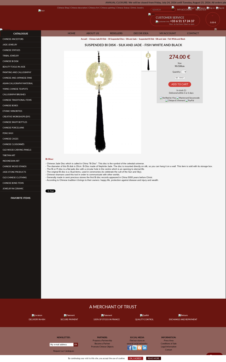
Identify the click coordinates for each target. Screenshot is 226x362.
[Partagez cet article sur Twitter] (59, 62)
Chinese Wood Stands (14, 166)
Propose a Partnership (102, 341)
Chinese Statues (11, 50)
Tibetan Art (9, 155)
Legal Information (168, 347)
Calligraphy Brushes (14, 94)
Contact (193, 33)
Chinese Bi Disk (11, 61)
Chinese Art (94, 8)
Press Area (168, 341)
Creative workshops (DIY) (16, 117)
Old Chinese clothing (15, 178)
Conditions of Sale (168, 344)
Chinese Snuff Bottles (15, 122)
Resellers (116, 33)
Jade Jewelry (10, 45)
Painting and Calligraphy (17, 72)
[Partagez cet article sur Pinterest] (59, 69)
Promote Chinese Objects (102, 347)
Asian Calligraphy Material (18, 83)
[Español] (210, 8)
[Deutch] (219, 8)
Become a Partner (102, 344)
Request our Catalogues (63, 351)
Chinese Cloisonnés (13, 144)
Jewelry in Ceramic (13, 189)
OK (75, 344)
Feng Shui (8, 133)
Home (71, 33)
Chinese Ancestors (13, 39)
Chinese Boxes (10, 106)
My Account (184, 10)
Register (201, 10)
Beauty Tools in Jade (14, 67)
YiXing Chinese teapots (15, 89)
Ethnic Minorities (12, 111)
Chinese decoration (78, 8)
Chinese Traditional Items (17, 100)
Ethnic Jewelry (137, 8)
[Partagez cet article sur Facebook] (59, 55)
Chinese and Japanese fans (17, 78)
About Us (92, 33)
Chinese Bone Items (13, 183)
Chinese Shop (63, 8)
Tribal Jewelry (11, 56)
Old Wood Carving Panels (17, 150)
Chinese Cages (10, 139)
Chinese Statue (122, 8)
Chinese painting (107, 8)
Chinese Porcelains (13, 128)
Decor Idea (141, 33)
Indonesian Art (11, 161)
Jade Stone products (14, 172)
